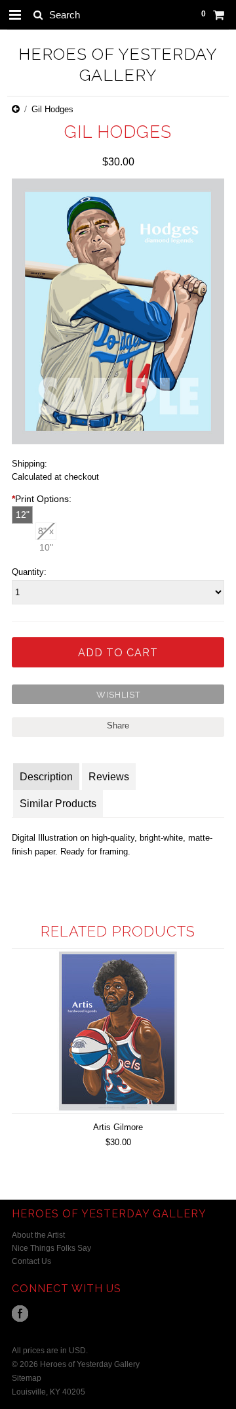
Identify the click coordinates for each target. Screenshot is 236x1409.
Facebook (20, 1313)
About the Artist (38, 1235)
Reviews (108, 776)
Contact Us (31, 1261)
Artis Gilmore (118, 1127)
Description (46, 776)
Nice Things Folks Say (51, 1248)
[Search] (38, 14)
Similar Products (58, 803)
